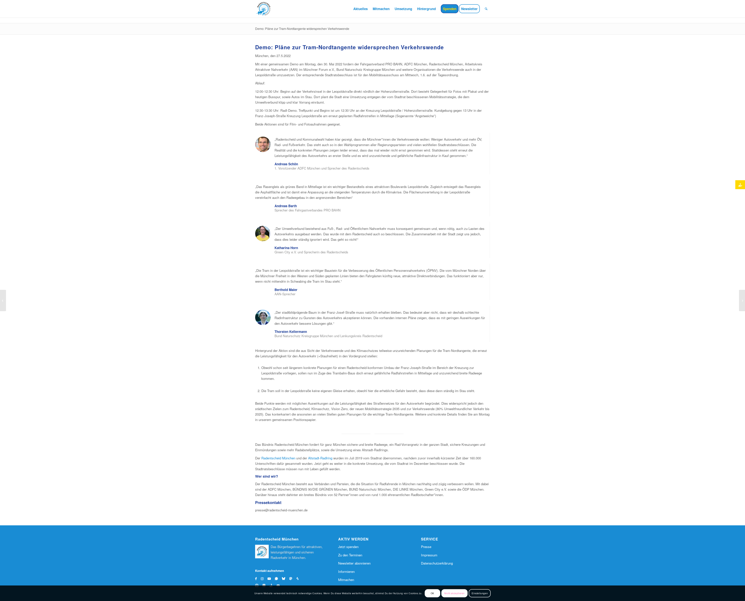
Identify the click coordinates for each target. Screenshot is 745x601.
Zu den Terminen (350, 555)
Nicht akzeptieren (454, 593)
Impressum (429, 555)
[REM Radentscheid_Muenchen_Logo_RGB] (264, 8)
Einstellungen (480, 593)
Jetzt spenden (348, 546)
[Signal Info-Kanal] (277, 578)
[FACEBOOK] (256, 578)
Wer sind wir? (266, 476)
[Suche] (486, 8)
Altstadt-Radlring (320, 458)
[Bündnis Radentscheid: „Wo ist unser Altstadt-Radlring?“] (3, 300)
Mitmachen (346, 579)
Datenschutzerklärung (437, 563)
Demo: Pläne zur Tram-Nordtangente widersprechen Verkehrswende (302, 28)
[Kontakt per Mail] (278, 585)
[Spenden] (272, 585)
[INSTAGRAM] (262, 578)
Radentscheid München (278, 458)
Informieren (346, 571)
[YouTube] (269, 578)
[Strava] (298, 578)
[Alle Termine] (265, 585)
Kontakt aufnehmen (269, 570)
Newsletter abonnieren (354, 563)
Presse (426, 546)
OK (432, 593)
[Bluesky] (284, 578)
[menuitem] (360, 8)
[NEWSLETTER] (257, 585)
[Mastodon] (291, 578)
